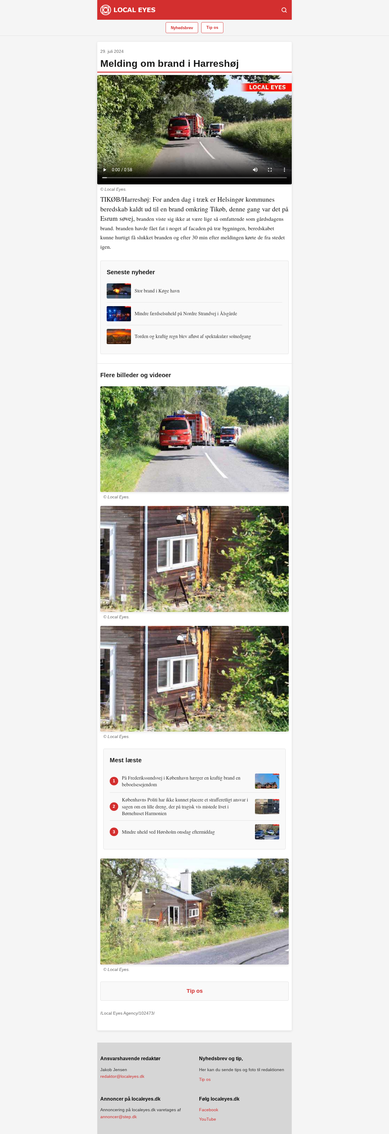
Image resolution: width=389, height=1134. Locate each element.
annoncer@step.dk (118, 1116)
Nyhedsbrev (182, 28)
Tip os (212, 27)
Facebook (208, 1109)
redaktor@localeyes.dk (122, 1076)
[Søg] (284, 10)
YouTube (207, 1119)
